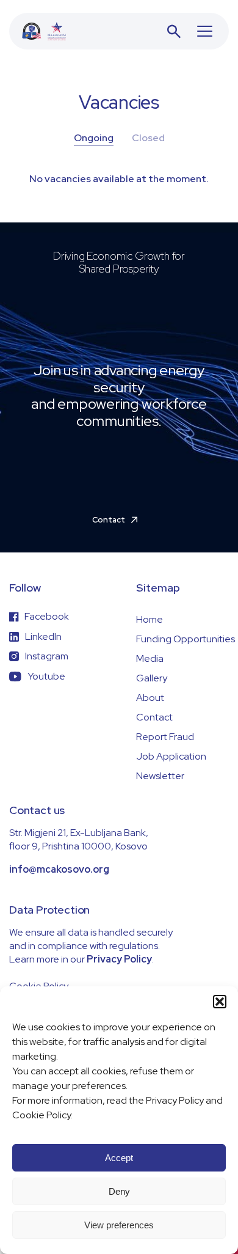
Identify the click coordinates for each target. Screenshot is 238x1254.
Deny (119, 1191)
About (150, 697)
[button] (220, 1002)
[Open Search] (174, 31)
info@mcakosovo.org (59, 869)
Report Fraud (165, 736)
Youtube (46, 676)
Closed (148, 137)
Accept (119, 1158)
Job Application (171, 756)
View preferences (119, 1225)
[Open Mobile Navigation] (204, 31)
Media (150, 658)
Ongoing (94, 137)
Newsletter (160, 775)
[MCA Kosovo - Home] (44, 31)
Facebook (46, 616)
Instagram (46, 656)
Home (149, 619)
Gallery (151, 678)
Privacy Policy (119, 959)
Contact (154, 717)
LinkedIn (43, 636)
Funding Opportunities (185, 638)
